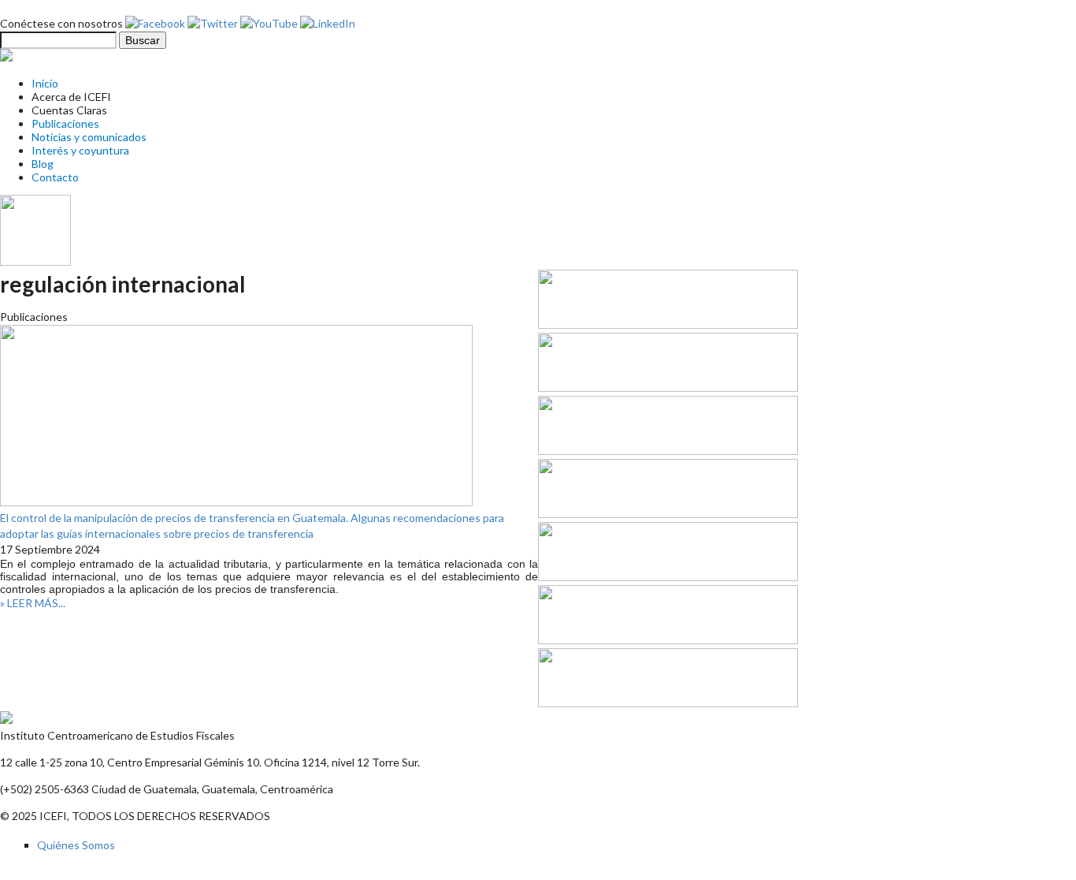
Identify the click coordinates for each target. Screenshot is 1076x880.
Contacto (55, 177)
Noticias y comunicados (89, 137)
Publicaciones (65, 123)
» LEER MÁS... (32, 603)
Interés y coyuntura (80, 150)
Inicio (45, 83)
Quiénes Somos (76, 845)
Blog (43, 163)
